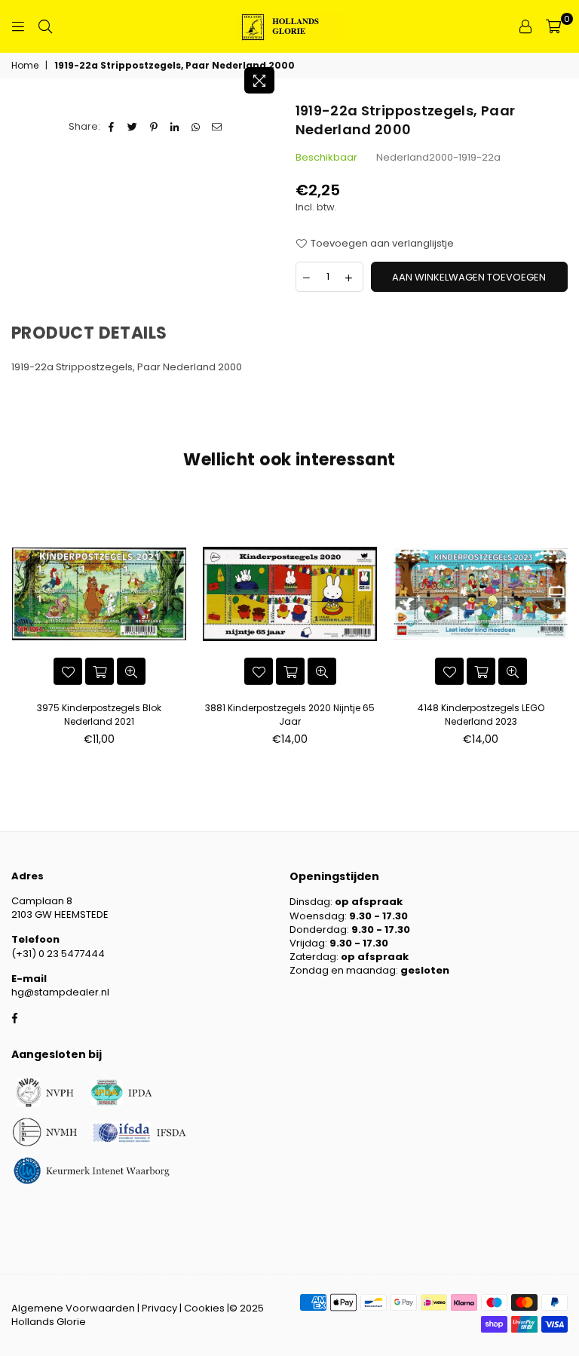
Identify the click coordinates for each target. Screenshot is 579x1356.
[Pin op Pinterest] (154, 126)
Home (24, 66)
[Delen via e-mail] (217, 126)
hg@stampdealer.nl (60, 992)
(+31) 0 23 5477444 (58, 953)
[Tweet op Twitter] (133, 126)
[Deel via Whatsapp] (196, 126)
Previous (17, 626)
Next (562, 626)
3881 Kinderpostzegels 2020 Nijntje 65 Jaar (290, 714)
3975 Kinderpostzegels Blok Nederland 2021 (99, 714)
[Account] (525, 26)
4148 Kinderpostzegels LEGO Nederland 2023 (481, 714)
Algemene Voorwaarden (73, 1308)
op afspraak (369, 901)
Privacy (159, 1308)
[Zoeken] (45, 26)
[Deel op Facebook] (112, 126)
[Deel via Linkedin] (175, 126)
